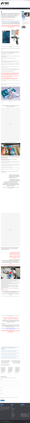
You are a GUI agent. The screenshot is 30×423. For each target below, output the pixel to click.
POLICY (8, 8)
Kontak (11, 8)
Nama (1, 387)
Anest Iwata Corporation (23, 413)
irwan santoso (26, 21)
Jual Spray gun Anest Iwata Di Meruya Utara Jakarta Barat (11, 21)
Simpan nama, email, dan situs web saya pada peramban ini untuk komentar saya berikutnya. (9, 398)
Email (1, 390)
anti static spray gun (9, 0)
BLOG (5, 8)
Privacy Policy (13, 413)
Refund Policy (13, 416)
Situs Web (1, 393)
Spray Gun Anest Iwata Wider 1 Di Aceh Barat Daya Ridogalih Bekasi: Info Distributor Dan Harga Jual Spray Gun (17, 369)
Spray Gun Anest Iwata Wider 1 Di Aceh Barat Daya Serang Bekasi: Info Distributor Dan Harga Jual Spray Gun (3, 369)
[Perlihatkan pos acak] (29, 8)
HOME (3, 8)
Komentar (1, 379)
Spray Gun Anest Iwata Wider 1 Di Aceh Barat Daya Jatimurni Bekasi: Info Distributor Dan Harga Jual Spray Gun (10, 369)
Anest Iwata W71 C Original (25, 19)
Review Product (13, 408)
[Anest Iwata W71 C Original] (26, 15)
